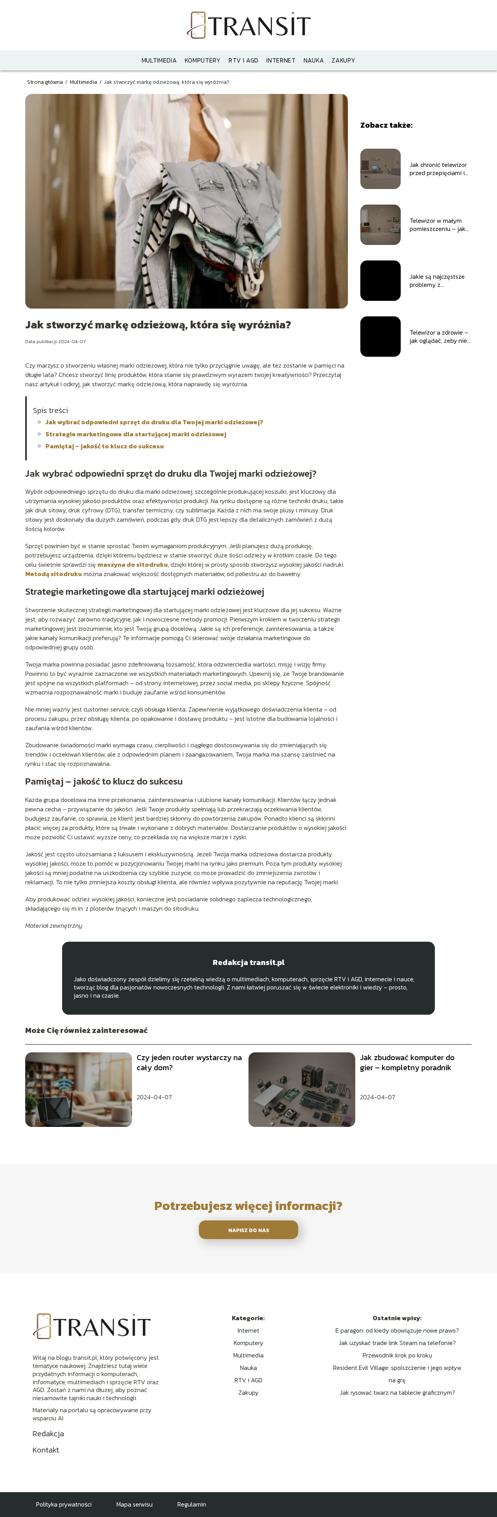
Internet (281, 60)
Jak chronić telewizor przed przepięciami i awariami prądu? (438, 169)
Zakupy (343, 60)
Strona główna (45, 82)
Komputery (203, 60)
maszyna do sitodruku (132, 564)
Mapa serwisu (134, 1504)
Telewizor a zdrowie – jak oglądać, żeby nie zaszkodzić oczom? (439, 336)
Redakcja (48, 1433)
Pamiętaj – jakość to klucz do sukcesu (104, 446)
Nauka (314, 60)
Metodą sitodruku (53, 573)
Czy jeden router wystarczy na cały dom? (189, 1062)
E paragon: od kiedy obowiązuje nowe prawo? (397, 1330)
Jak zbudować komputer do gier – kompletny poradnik (407, 1062)
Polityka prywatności (64, 1504)
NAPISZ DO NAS (248, 1230)
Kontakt (46, 1450)
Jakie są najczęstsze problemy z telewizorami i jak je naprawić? (437, 281)
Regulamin (191, 1504)
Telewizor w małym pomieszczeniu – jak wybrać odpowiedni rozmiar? (438, 225)
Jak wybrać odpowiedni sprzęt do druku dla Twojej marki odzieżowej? (154, 422)
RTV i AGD (244, 60)
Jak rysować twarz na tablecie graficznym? (397, 1392)
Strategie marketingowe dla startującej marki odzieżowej (135, 434)
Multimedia (159, 60)
